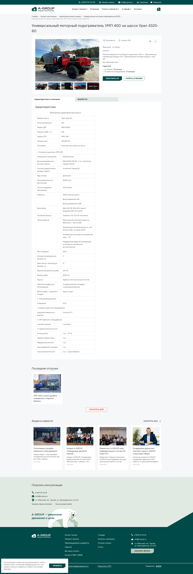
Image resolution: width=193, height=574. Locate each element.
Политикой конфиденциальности (28, 565)
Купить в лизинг (134, 78)
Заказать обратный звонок (42, 504)
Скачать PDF (126, 40)
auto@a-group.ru (41, 496)
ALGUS (158, 566)
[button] (100, 86)
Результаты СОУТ (104, 566)
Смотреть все (151, 421)
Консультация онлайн (64, 504)
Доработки (82, 99)
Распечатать (110, 40)
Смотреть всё (96, 409)
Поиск (158, 9)
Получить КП (112, 78)
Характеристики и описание (47, 99)
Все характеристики (110, 62)
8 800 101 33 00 (41, 493)
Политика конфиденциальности (76, 566)
